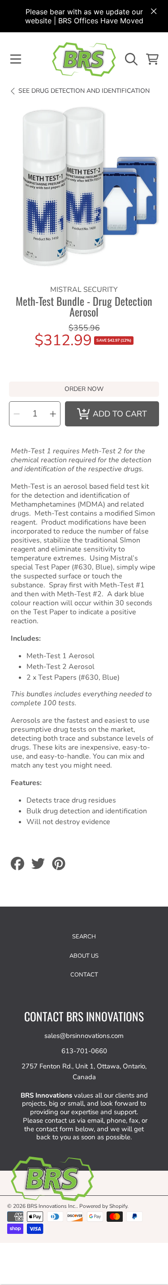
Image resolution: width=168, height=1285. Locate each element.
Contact (84, 975)
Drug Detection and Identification (84, 91)
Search (84, 937)
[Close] (154, 11)
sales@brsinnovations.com (84, 1035)
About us (84, 956)
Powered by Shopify (103, 1206)
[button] (16, 59)
